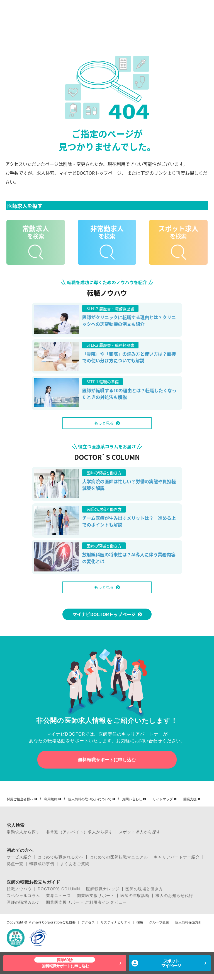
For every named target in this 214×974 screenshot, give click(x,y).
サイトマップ (163, 799)
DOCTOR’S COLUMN (59, 889)
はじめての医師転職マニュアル (118, 857)
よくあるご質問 (74, 864)
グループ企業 (159, 922)
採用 (140, 922)
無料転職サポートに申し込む (107, 759)
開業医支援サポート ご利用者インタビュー (86, 902)
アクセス (88, 922)
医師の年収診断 (135, 896)
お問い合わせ (132, 799)
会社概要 (69, 922)
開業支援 (190, 799)
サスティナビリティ (116, 922)
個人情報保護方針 (188, 922)
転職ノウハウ (19, 889)
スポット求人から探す (139, 832)
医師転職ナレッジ (103, 889)
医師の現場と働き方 (144, 889)
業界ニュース (58, 896)
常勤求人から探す (23, 832)
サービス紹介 (19, 857)
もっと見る (104, 423)
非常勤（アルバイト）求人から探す (79, 832)
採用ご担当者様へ (20, 799)
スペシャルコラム (23, 896)
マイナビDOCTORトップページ (104, 614)
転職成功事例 (41, 864)
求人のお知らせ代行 (174, 896)
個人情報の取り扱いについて (89, 799)
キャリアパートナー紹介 (177, 857)
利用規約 (50, 799)
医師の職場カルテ (23, 902)
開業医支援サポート (96, 896)
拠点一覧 (15, 864)
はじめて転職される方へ (61, 857)
